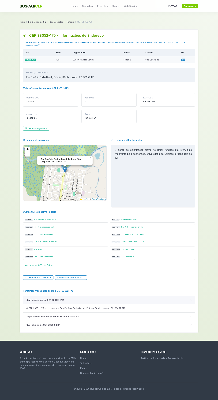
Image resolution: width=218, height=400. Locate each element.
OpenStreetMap (99, 199)
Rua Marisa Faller (123, 257)
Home (74, 6)
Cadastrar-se (190, 6)
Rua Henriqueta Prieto (124, 220)
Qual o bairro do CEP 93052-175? (43, 325)
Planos (116, 6)
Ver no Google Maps (37, 128)
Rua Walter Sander (123, 249)
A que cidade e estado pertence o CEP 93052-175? (52, 316)
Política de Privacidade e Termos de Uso (162, 358)
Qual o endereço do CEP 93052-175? (45, 300)
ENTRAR (172, 6)
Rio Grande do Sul (37, 22)
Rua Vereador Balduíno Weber (40, 220)
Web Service (131, 6)
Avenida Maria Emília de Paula (128, 242)
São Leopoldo (56, 22)
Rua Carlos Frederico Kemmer (127, 227)
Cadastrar (87, 6)
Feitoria (70, 22)
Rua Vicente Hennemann (39, 257)
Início (22, 22)
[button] (65, 169)
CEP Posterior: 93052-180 (69, 277)
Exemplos (102, 6)
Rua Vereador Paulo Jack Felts (128, 234)
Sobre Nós (86, 363)
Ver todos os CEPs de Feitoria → (41, 265)
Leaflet (85, 199)
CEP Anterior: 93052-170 (40, 277)
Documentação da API (92, 373)
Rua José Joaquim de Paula (39, 227)
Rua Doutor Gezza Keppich (39, 234)
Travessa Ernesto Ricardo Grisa (41, 242)
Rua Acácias (34, 249)
